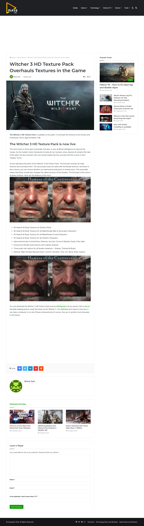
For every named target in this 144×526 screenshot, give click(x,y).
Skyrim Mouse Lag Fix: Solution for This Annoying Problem (123, 97)
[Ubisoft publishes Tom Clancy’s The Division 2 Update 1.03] (50, 417)
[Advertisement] (72, 33)
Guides (75, 8)
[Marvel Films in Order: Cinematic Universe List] (106, 109)
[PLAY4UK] (11, 7)
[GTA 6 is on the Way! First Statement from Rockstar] (22, 417)
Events (117, 8)
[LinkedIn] (30, 368)
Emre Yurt (17, 77)
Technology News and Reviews (107, 522)
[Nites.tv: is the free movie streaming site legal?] (106, 118)
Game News (21, 57)
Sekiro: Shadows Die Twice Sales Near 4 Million (77, 427)
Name (12, 479)
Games (83, 8)
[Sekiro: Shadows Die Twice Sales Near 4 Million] (78, 417)
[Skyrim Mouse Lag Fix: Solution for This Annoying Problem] (106, 97)
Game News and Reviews (128, 522)
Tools (126, 8)
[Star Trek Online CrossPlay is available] (106, 126)
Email (12, 488)
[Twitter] (25, 368)
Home (13, 57)
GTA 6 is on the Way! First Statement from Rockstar (20, 427)
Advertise (91, 522)
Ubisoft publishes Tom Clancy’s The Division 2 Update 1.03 (47, 428)
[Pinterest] (36, 368)
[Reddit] (41, 368)
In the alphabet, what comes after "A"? (24, 496)
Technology (94, 8)
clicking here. (61, 306)
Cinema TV (107, 8)
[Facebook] (19, 368)
